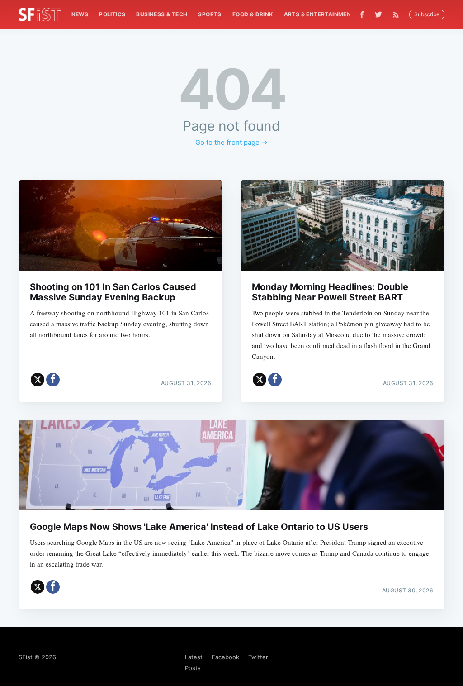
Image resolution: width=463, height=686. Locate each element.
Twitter (258, 657)
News (80, 14)
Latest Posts (194, 662)
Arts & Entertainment (319, 14)
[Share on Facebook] (53, 379)
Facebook (225, 657)
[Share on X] (37, 379)
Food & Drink (252, 14)
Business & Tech (161, 14)
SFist (26, 657)
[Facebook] (362, 15)
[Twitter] (378, 14)
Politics (112, 14)
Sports (209, 14)
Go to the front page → (231, 142)
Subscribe (426, 14)
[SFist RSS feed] (398, 15)
